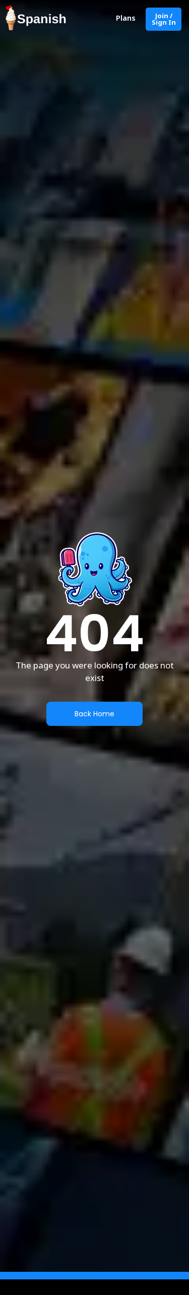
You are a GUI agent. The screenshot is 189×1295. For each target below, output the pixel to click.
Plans (126, 18)
